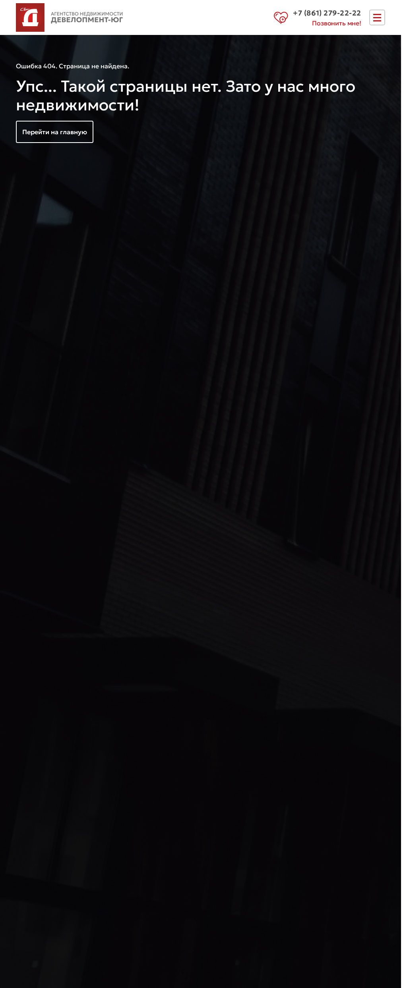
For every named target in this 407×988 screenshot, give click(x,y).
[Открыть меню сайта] (377, 17)
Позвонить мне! (336, 23)
